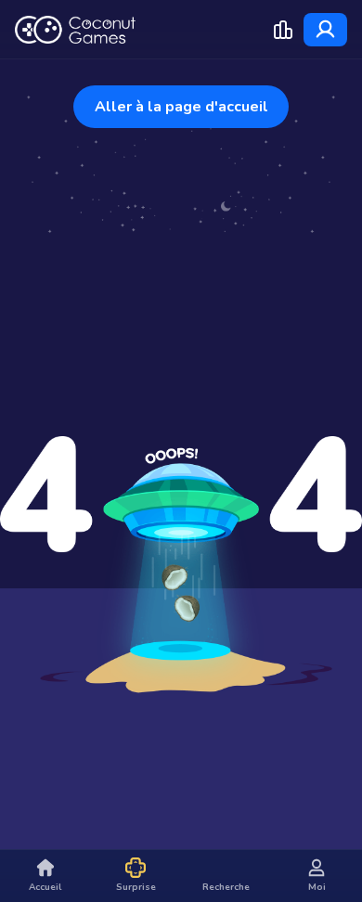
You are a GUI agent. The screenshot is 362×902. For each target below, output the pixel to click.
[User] (325, 29)
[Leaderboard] (283, 30)
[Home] (75, 30)
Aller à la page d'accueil (181, 107)
